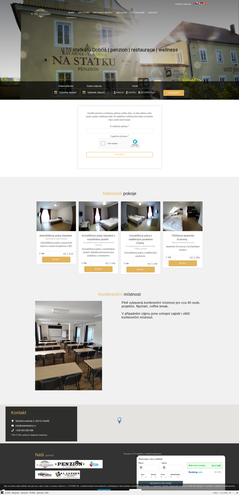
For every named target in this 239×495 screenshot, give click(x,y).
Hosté (135, 86)
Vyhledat (174, 93)
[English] (194, 3)
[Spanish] (207, 3)
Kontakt (152, 12)
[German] (202, 3)
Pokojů (120, 93)
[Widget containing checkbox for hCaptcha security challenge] (119, 143)
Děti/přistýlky (148, 93)
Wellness (121, 12)
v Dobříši (148, 454)
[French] (199, 3)
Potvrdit (119, 155)
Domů (71, 12)
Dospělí (132, 93)
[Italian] (204, 3)
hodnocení (156, 454)
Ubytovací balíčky (103, 12)
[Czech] (197, 3)
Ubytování (83, 12)
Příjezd (140, 463)
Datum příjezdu (66, 86)
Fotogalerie (138, 12)
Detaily (56, 260)
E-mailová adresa (119, 126)
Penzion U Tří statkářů (133, 454)
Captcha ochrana (119, 136)
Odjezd (164, 463)
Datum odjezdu (94, 86)
